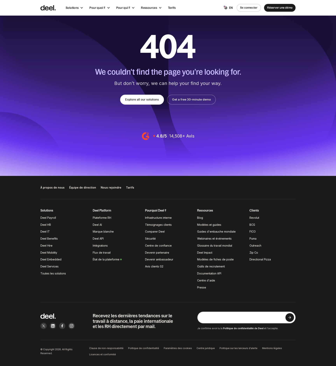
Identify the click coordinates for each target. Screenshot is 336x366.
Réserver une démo (279, 7)
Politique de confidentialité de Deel (243, 328)
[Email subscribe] (289, 317)
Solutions (72, 7)
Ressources (149, 7)
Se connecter (249, 7)
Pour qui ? (123, 7)
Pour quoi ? (97, 7)
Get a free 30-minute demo (191, 99)
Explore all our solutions (142, 99)
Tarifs (172, 7)
